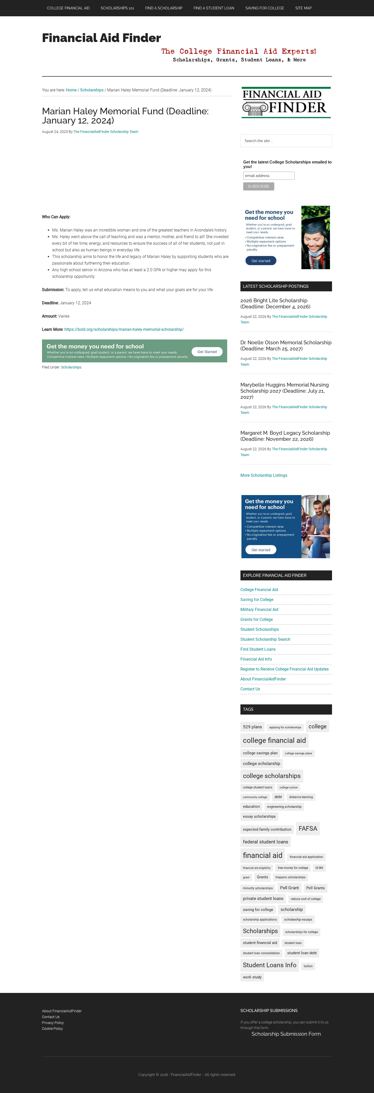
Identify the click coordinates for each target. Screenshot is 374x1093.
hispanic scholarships (291, 877)
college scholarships (272, 776)
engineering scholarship (284, 807)
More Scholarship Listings (263, 475)
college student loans (257, 787)
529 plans (252, 726)
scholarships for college (301, 932)
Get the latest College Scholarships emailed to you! (287, 164)
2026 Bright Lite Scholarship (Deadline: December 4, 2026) (275, 303)
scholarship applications (260, 919)
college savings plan (260, 753)
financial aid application (306, 857)
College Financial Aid (259, 589)
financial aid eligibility (256, 868)
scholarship (292, 909)
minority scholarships (258, 888)
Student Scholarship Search (265, 639)
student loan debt (302, 953)
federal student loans (265, 842)
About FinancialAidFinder (263, 679)
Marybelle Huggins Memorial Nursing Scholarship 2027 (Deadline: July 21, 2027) (284, 391)
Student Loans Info (269, 965)
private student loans (263, 898)
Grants (262, 877)
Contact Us (250, 689)
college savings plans (298, 753)
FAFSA (308, 828)
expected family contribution (267, 829)
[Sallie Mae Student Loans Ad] (134, 361)
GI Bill (319, 868)
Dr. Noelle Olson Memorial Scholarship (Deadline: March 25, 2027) (286, 345)
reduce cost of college (306, 899)
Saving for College (256, 599)
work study (252, 977)
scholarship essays (298, 919)
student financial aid (260, 942)
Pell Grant (289, 887)
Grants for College (256, 619)
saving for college (258, 910)
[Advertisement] (137, 178)
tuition (308, 966)
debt (278, 797)
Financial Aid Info (256, 659)
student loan (293, 943)
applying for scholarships (285, 727)
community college (255, 797)
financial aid (262, 855)
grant (246, 877)
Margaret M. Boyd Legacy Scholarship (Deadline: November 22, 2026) (285, 436)
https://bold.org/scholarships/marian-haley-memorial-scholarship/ (124, 329)
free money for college (293, 868)
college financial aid (274, 740)
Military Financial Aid (259, 609)
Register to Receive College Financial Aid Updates (284, 669)
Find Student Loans (258, 649)
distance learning (301, 797)
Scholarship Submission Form (286, 1034)
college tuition (289, 787)
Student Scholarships (259, 629)
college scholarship (261, 763)
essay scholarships (259, 816)
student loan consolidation (261, 953)
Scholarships (71, 367)
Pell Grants (315, 888)
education (251, 806)
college (318, 726)
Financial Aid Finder (101, 38)
